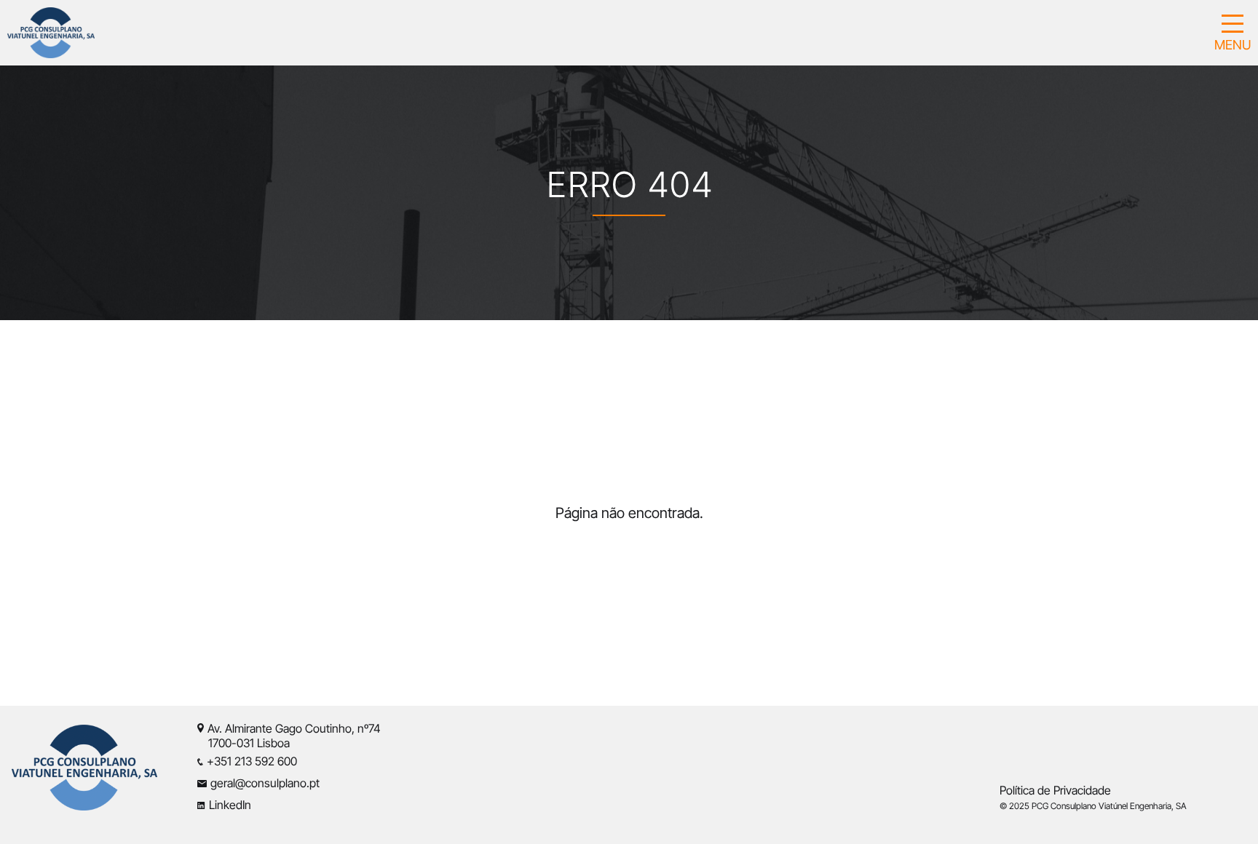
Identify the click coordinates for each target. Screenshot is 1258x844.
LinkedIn (230, 804)
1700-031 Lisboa (243, 743)
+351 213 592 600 (252, 761)
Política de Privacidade (1055, 790)
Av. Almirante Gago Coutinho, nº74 (294, 728)
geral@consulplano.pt (265, 783)
